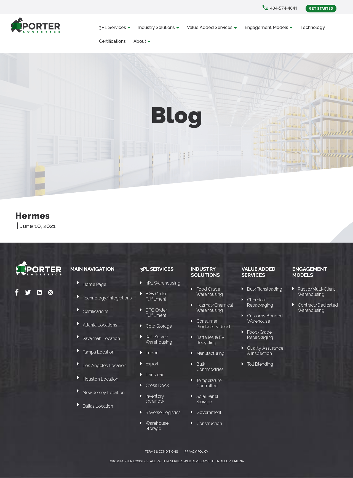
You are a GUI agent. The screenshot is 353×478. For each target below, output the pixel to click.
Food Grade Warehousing (209, 291)
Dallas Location (98, 406)
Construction (209, 423)
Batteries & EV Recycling (210, 340)
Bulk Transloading (264, 289)
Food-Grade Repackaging (260, 335)
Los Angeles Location (104, 365)
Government (208, 412)
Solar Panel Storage (207, 399)
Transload (155, 374)
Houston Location (100, 379)
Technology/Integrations (107, 298)
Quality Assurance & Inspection (265, 351)
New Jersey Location (104, 392)
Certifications (112, 41)
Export (152, 364)
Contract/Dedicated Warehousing (318, 307)
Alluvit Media (232, 461)
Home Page (94, 284)
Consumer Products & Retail (213, 323)
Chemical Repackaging (260, 302)
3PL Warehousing (163, 283)
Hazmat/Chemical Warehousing (214, 307)
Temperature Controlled (208, 383)
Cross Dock (157, 385)
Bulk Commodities (210, 367)
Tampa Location (98, 352)
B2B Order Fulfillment (156, 296)
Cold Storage (159, 326)
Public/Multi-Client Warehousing (316, 291)
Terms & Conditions (161, 451)
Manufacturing (210, 353)
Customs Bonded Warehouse (265, 318)
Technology (312, 27)
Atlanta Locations (100, 325)
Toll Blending (260, 364)
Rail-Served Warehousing (159, 339)
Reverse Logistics (163, 412)
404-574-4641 (284, 8)
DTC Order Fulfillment (156, 312)
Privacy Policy (196, 451)
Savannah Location (101, 338)
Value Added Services (209, 27)
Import (152, 352)
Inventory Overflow (155, 399)
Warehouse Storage (157, 426)
